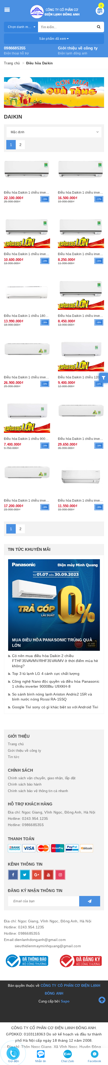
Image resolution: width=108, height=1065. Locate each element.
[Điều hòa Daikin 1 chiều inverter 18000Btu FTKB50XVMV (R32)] (81, 169)
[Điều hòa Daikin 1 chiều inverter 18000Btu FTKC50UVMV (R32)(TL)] (27, 477)
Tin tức (13, 757)
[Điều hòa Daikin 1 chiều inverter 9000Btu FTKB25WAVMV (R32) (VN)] (81, 292)
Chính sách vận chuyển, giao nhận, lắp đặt (41, 778)
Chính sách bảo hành (24, 784)
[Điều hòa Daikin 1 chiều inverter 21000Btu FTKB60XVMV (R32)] (27, 169)
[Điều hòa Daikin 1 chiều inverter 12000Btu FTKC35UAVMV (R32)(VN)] (81, 477)
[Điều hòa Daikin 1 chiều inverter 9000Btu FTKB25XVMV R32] (81, 231)
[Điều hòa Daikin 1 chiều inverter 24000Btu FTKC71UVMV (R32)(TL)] (81, 415)
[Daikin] (54, 92)
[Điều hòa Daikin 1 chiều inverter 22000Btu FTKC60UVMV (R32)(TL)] (27, 354)
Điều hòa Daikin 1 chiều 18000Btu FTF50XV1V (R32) (43, 315)
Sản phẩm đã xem (53, 39)
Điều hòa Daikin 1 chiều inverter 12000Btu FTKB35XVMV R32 (49, 254)
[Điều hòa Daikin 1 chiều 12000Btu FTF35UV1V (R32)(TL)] (81, 354)
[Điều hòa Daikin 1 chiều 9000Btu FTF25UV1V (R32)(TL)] (27, 415)
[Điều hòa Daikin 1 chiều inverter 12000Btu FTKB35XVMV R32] (27, 231)
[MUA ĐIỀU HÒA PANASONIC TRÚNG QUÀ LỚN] (54, 605)
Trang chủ (16, 744)
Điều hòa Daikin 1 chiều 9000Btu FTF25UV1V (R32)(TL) (45, 438)
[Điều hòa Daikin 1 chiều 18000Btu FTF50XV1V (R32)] (27, 292)
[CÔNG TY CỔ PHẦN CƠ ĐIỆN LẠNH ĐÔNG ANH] (54, 11)
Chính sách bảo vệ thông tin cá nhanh (38, 791)
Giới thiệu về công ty (78, 48)
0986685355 (15, 48)
